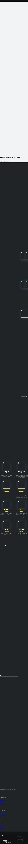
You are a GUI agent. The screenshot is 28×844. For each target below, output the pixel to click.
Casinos (5, 841)
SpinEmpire (21, 471)
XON (6, 529)
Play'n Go (2, 815)
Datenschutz (20, 839)
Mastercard (2, 800)
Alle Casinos (9, 842)
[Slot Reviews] (8, 837)
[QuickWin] (6, 508)
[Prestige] (6, 469)
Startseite (5, 840)
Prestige (6, 471)
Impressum (19, 836)
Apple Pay (2, 802)
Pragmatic (2, 817)
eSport (1, 828)
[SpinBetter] (6, 488)
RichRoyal (21, 529)
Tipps (1, 829)
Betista (22, 490)
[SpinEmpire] (21, 469)
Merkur (2, 812)
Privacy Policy (20, 838)
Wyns (21, 510)
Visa (1, 801)
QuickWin (6, 510)
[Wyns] (21, 508)
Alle (1, 825)
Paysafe (2, 804)
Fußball (2, 827)
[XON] (6, 527)
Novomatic (2, 814)
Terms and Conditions (22, 840)
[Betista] (21, 488)
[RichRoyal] (21, 527)
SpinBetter (6, 490)
